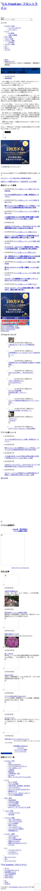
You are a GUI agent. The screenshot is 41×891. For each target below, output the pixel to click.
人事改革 (11, 770)
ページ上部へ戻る (6, 753)
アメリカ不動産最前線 (15, 795)
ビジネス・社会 (10, 26)
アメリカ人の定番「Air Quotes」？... (20, 410)
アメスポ (11, 845)
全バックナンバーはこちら (20, 567)
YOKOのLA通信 (13, 802)
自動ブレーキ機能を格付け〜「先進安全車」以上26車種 (19, 181)
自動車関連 (8, 78)
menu (2, 17)
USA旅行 (11, 42)
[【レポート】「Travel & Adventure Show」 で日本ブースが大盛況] (11, 417)
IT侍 (9, 762)
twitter (6, 882)
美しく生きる (9, 653)
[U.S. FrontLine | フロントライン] (20, 7)
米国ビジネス (32, 189)
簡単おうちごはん (14, 841)
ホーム (7, 868)
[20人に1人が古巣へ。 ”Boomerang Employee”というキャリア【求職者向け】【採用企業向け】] (11, 371)
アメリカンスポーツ (14, 850)
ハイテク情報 (32, 200)
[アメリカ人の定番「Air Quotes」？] (11, 408)
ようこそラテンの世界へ (16, 829)
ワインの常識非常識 (14, 839)
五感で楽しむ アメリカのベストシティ (17, 739)
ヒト (6, 46)
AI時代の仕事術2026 (11, 591)
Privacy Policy (9, 877)
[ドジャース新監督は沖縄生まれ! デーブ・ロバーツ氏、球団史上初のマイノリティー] (11, 398)
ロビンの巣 (12, 837)
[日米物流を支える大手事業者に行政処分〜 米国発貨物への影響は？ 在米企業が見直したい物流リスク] (11, 361)
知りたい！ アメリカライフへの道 (19, 807)
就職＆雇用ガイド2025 (12, 634)
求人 (6, 859)
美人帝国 (11, 814)
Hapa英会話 (12, 800)
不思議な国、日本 (14, 773)
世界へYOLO (12, 825)
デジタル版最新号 (10, 874)
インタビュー (12, 852)
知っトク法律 (12, 782)
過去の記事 (4, 478)
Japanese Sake (9, 675)
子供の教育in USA (14, 805)
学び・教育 (8, 37)
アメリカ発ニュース (21, 189)
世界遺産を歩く (13, 830)
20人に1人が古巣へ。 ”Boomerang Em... (21, 372)
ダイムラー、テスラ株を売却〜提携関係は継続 (16, 178)
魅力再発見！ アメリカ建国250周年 (16, 612)
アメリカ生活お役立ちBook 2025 (15, 696)
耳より (7, 48)
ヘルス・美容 (9, 39)
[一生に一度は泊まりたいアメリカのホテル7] (11, 379)
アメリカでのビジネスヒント (17, 766)
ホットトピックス (10, 861)
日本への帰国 (12, 35)
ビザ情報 (11, 33)
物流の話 (11, 771)
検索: (2, 19)
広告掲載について (10, 872)
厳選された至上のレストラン (17, 843)
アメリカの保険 (13, 784)
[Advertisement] (21, 14)
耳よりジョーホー (10, 857)
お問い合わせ (9, 875)
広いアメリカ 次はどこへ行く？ (19, 793)
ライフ (7, 31)
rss (5, 880)
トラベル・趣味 (10, 40)
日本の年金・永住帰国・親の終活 (19, 786)
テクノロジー (12, 29)
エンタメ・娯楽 (10, 44)
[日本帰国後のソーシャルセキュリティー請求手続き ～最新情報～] (11, 351)
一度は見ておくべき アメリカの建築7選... (21, 344)
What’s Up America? (14, 764)
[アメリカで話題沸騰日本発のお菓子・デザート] (11, 389)
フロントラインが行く (15, 821)
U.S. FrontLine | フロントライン (19, 887)
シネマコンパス (13, 835)
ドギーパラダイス (14, 787)
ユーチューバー (10, 717)
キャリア (7, 50)
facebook (7, 884)
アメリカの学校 (13, 803)
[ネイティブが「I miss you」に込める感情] (11, 426)
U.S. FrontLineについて (12, 870)
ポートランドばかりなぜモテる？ (19, 789)
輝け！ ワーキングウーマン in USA (19, 777)
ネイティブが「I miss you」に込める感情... (22, 428)
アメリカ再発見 (13, 823)
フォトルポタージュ (14, 827)
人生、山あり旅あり (14, 819)
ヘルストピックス (14, 812)
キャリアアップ (13, 853)
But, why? (11, 775)
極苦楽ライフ (12, 791)
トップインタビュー (14, 28)
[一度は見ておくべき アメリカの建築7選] (11, 343)
